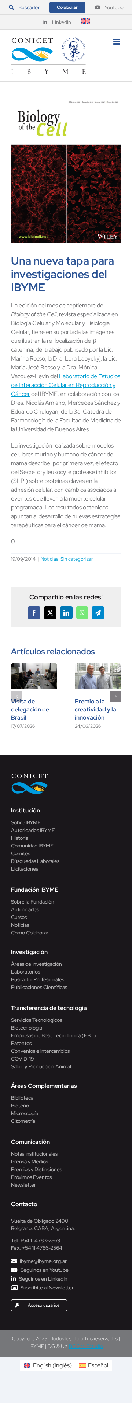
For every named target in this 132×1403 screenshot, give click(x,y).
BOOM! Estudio (86, 1346)
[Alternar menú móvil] (117, 42)
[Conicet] (29, 776)
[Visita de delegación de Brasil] (34, 667)
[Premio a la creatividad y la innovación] (98, 667)
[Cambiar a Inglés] (85, 22)
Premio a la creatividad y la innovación (95, 709)
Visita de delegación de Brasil (30, 709)
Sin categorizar (76, 559)
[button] (16, 696)
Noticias (49, 559)
